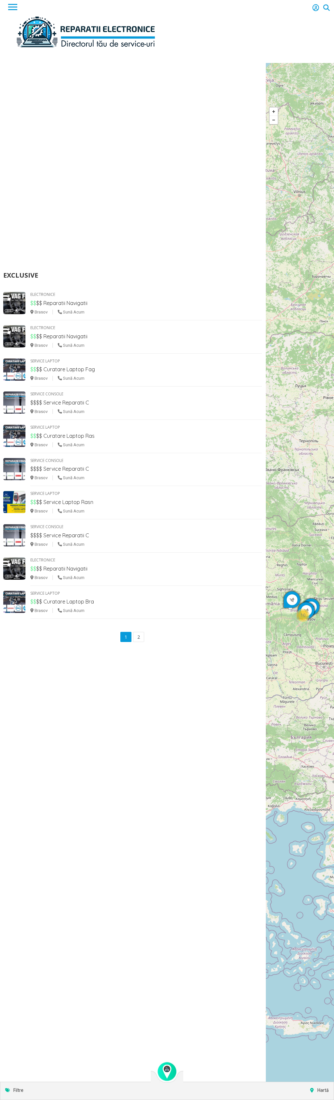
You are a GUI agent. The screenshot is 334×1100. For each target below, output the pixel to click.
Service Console (46, 394)
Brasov (41, 312)
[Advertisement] (167, 167)
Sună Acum (73, 312)
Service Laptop (45, 361)
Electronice (42, 294)
